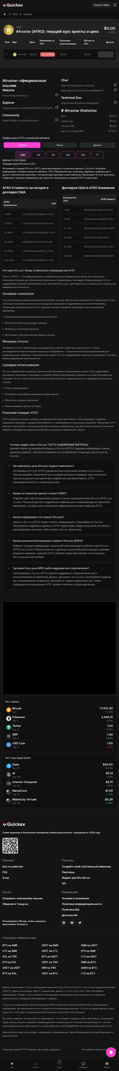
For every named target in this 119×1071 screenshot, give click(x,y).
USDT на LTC (49, 950)
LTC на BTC (88, 973)
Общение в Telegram (15, 904)
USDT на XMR (50, 945)
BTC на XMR (9, 945)
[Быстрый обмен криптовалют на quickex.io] (12, 5)
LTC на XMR (9, 950)
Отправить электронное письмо (22, 898)
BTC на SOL (9, 973)
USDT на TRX (50, 962)
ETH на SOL (9, 962)
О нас (5, 877)
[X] (80, 923)
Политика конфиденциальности (82, 904)
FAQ (4, 872)
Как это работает (12, 866)
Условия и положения (75, 898)
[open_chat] (111, 1052)
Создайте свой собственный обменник (86, 866)
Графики (22, 145)
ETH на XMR (88, 950)
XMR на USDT (89, 945)
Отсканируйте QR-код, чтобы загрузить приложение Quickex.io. (24, 922)
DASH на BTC (89, 967)
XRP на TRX (49, 967)
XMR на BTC (88, 962)
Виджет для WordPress (76, 877)
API (64, 883)
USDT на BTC (50, 973)
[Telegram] (64, 923)
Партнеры (68, 872)
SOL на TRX (9, 956)
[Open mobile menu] (115, 5)
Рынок (60, 145)
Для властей (69, 915)
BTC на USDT (50, 956)
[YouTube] (72, 923)
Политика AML (71, 909)
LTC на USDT (89, 956)
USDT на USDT (11, 967)
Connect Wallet (102, 5)
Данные (97, 145)
